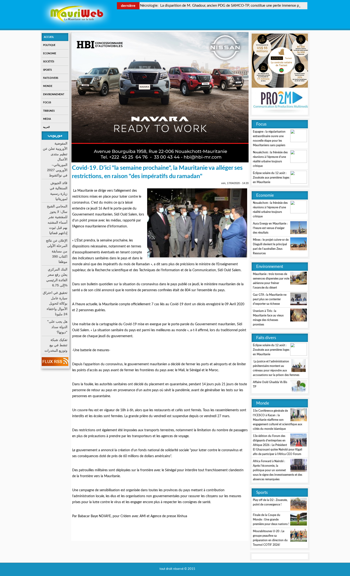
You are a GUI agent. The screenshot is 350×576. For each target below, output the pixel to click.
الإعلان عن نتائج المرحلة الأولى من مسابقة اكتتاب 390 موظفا (56, 251)
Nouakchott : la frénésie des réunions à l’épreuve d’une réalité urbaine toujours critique (270, 159)
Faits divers (50, 78)
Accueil (49, 37)
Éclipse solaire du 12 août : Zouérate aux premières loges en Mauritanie (271, 178)
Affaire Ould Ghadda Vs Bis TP (270, 384)
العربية (46, 127)
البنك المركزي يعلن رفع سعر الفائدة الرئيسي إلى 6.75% (56, 277)
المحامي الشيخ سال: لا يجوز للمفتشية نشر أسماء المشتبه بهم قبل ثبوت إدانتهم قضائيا (57, 219)
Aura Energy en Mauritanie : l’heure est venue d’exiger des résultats (270, 228)
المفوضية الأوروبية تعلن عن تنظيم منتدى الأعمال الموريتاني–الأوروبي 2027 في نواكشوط (55, 159)
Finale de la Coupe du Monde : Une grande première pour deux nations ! (271, 520)
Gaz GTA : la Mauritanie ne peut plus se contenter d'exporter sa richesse (269, 299)
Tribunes (49, 111)
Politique (49, 45)
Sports (47, 70)
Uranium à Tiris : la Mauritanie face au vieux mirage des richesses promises (268, 318)
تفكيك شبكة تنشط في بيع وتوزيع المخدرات (56, 345)
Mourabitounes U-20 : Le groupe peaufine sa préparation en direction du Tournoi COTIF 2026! (270, 538)
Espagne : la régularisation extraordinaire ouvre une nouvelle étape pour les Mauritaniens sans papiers (269, 138)
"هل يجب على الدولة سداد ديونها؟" (57, 327)
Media (47, 119)
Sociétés (48, 61)
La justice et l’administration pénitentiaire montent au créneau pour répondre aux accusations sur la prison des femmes (276, 368)
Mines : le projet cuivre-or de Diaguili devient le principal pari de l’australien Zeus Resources (271, 246)
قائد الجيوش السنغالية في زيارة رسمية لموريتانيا (58, 191)
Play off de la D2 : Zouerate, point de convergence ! (270, 502)
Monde (47, 86)
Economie (49, 53)
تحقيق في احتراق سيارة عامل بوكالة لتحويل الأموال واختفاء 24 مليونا (55, 303)
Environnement (53, 94)
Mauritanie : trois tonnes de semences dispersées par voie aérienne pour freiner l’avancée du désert (271, 281)
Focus (47, 102)
